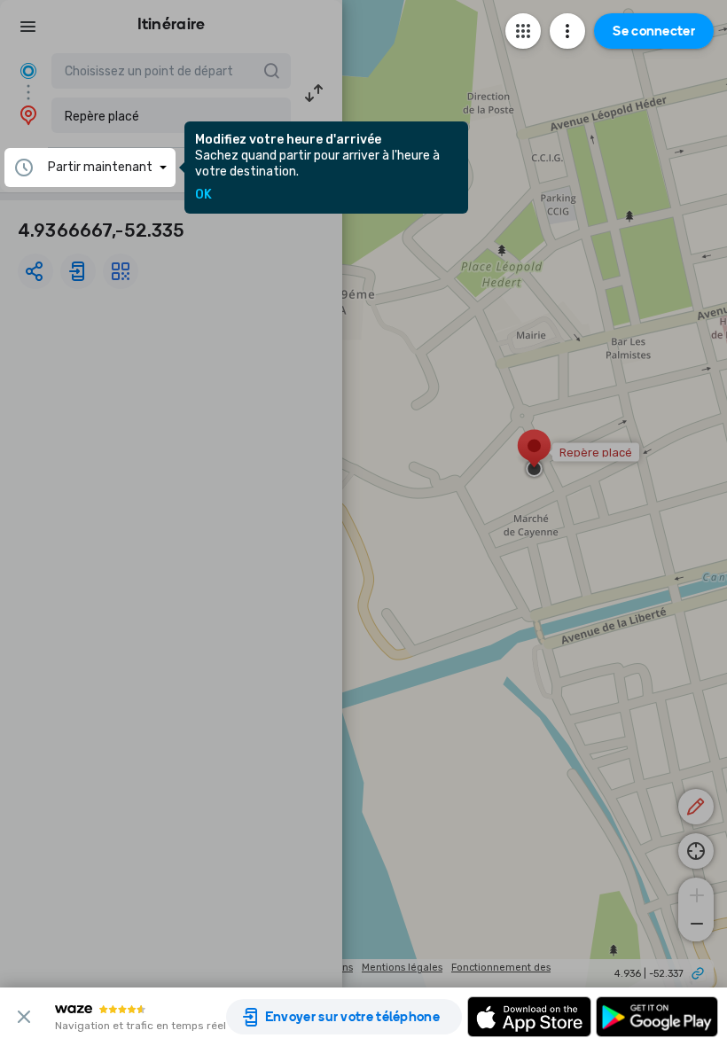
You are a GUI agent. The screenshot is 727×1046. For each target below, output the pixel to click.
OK (203, 195)
